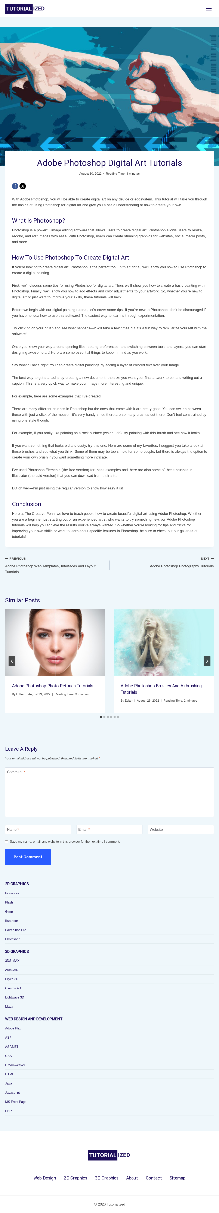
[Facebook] (15, 186)
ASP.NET (11, 1046)
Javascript (12, 1092)
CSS (8, 1056)
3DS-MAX (12, 960)
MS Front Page (15, 1102)
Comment (16, 772)
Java (8, 1083)
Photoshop (12, 939)
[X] (22, 186)
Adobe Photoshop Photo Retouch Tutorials (52, 685)
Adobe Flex (13, 1028)
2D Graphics (75, 1178)
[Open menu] (209, 8)
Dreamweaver (15, 1065)
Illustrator (11, 921)
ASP (8, 1037)
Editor (20, 694)
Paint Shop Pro (15, 930)
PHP (8, 1111)
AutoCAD (11, 970)
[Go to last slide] (12, 661)
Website (156, 830)
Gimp (9, 911)
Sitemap (177, 1178)
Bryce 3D (11, 979)
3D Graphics (106, 1178)
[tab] (101, 717)
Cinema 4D (13, 988)
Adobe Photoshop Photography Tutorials (182, 562)
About (132, 1178)
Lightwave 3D (14, 997)
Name (13, 830)
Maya (9, 1006)
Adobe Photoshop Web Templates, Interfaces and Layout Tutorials (50, 565)
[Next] (207, 661)
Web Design (45, 1178)
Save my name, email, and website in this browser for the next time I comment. (65, 841)
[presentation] (55, 642)
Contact (154, 1178)
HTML (9, 1074)
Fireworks (12, 893)
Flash (9, 902)
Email (84, 830)
